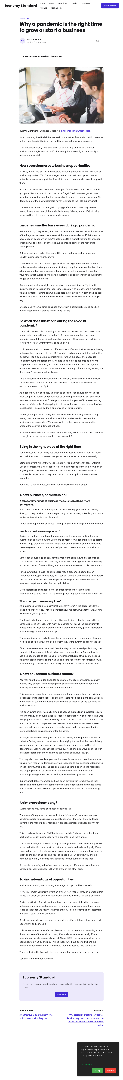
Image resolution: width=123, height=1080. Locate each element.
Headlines (62, 3)
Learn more (86, 1064)
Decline (110, 1070)
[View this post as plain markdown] (97, 40)
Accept (97, 1070)
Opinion (74, 3)
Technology (56, 8)
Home (42, 3)
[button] (101, 40)
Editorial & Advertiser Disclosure (43, 56)
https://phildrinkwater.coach (76, 131)
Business (86, 3)
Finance (43, 8)
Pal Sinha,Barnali (35, 39)
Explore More (110, 5)
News (51, 3)
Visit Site (61, 994)
